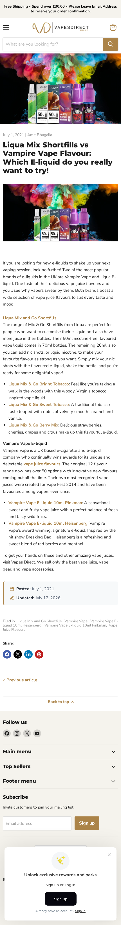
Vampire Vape (76, 621)
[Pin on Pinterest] (39, 654)
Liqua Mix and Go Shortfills (29, 318)
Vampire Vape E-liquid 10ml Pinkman (75, 625)
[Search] (110, 44)
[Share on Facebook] (7, 654)
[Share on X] (18, 654)
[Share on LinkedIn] (28, 654)
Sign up (87, 823)
